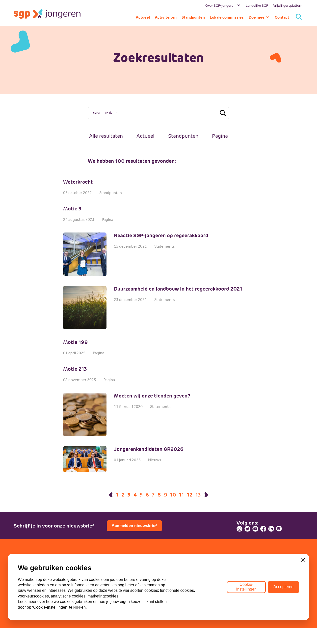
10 (173, 495)
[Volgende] (206, 494)
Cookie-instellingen (246, 586)
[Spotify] (279, 529)
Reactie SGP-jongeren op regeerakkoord (161, 235)
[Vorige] (110, 494)
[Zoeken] (298, 17)
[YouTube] (255, 529)
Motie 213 (75, 369)
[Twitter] (247, 529)
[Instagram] (239, 529)
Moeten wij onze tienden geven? (152, 396)
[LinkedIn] (271, 529)
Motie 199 (75, 342)
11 (181, 495)
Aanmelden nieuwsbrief (134, 525)
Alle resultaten (106, 136)
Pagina (220, 136)
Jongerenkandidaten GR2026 (149, 449)
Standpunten (183, 136)
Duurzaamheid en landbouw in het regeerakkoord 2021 (178, 289)
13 (198, 495)
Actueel (145, 136)
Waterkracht (78, 182)
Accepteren (283, 587)
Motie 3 (72, 208)
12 (189, 495)
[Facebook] (263, 529)
